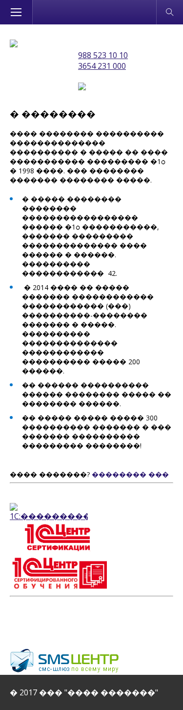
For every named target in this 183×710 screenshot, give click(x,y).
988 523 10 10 (103, 55)
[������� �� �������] (14, 44)
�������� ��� (130, 474)
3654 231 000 (102, 66)
